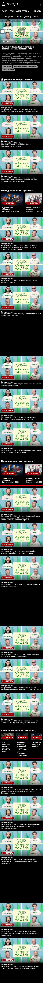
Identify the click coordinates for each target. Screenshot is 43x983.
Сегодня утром (28, 16)
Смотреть (8, 103)
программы (7, 67)
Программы (10, 16)
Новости (37, 11)
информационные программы (25, 67)
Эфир (4, 11)
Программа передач (20, 11)
